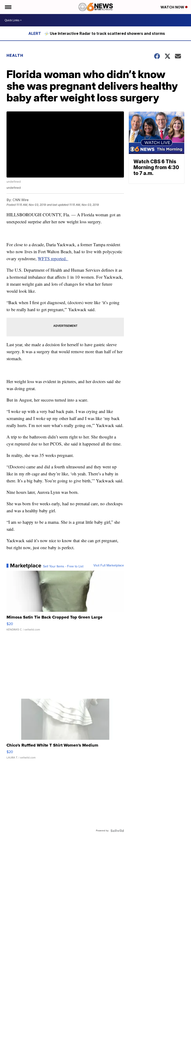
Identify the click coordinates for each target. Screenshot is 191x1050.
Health (15, 55)
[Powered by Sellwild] (117, 830)
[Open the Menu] (7, 7)
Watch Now (172, 7)
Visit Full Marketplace (108, 565)
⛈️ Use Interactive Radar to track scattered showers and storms (104, 33)
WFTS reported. (53, 258)
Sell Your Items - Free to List (63, 566)
